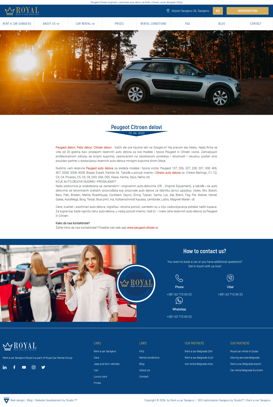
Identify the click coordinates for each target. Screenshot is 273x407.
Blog (141, 363)
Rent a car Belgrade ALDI (199, 357)
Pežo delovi (84, 147)
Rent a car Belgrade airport (245, 363)
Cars (96, 357)
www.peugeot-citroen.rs (142, 227)
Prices (97, 382)
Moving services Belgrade (244, 357)
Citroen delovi (103, 147)
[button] (51, 23)
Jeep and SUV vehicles (106, 363)
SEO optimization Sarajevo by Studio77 (220, 400)
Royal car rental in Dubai (244, 351)
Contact (144, 376)
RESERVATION (247, 11)
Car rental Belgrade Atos (199, 363)
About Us (144, 370)
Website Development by (50, 400)
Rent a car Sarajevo (105, 351)
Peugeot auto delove (99, 168)
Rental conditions (149, 357)
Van (96, 370)
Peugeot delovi (65, 147)
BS (218, 11)
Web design (17, 400)
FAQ (141, 351)
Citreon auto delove (168, 172)
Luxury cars (100, 376)
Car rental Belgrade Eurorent (246, 370)
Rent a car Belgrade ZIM (198, 351)
